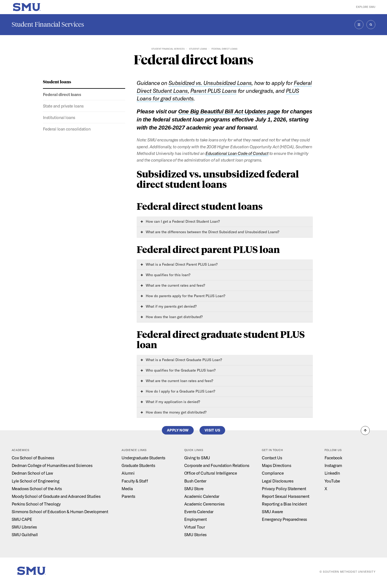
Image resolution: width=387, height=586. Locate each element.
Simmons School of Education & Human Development (60, 511)
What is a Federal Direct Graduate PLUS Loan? (183, 359)
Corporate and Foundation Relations (216, 465)
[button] (365, 430)
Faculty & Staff (135, 481)
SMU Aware (272, 511)
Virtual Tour (194, 527)
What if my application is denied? (172, 401)
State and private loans (63, 106)
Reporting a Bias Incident (284, 504)
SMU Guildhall (25, 534)
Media (127, 488)
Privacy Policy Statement (284, 488)
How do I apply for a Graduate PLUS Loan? (180, 391)
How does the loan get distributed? (174, 316)
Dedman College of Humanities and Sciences (52, 465)
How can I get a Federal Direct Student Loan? (182, 221)
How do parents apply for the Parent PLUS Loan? (185, 296)
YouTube (332, 481)
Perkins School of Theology (36, 504)
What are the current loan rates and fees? (179, 380)
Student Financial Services (48, 24)
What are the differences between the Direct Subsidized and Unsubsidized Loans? (212, 232)
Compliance (273, 473)
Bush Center (195, 481)
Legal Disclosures (277, 481)
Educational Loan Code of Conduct (236, 153)
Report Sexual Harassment (285, 496)
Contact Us (272, 457)
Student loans (198, 48)
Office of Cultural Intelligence (210, 473)
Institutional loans (59, 117)
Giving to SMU (197, 457)
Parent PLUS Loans (213, 90)
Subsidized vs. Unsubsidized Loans (210, 82)
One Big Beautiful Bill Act (210, 111)
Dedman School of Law (32, 473)
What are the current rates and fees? (175, 285)
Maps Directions (276, 465)
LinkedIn (332, 473)
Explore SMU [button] (365, 7)
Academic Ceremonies (204, 504)
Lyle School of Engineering (35, 481)
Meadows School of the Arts (37, 488)
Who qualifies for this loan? (167, 275)
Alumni (128, 473)
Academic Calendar (201, 496)
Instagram (333, 465)
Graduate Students (138, 465)
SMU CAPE (22, 519)
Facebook (333, 457)
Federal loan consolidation (67, 129)
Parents (128, 496)
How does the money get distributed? (175, 412)
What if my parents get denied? (171, 306)
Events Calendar (198, 511)
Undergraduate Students (143, 457)
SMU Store (194, 488)
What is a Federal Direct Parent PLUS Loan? (181, 264)
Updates (255, 111)
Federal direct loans (62, 94)
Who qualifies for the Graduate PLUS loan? (180, 370)
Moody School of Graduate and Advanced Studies (56, 496)
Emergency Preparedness (284, 519)
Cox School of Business (33, 457)
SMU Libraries (24, 527)
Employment (195, 519)
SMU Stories (195, 534)
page (273, 111)
